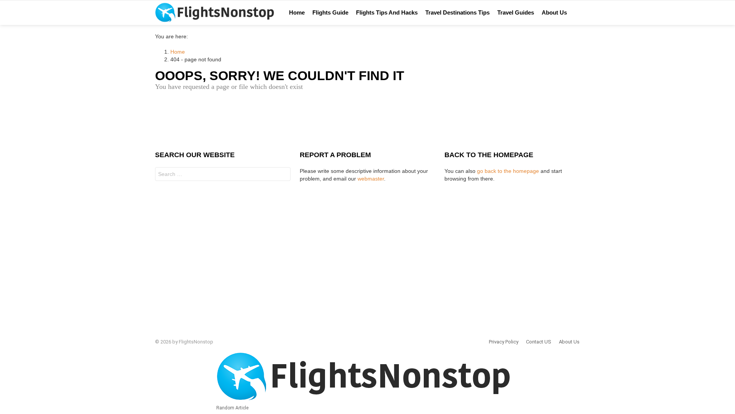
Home (297, 12)
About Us (554, 12)
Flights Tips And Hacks (387, 12)
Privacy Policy (503, 342)
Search (283, 175)
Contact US (538, 342)
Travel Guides (515, 12)
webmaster (371, 179)
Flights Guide (330, 12)
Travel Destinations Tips (457, 12)
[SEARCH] (586, 12)
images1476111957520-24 (605, 12)
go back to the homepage (508, 171)
